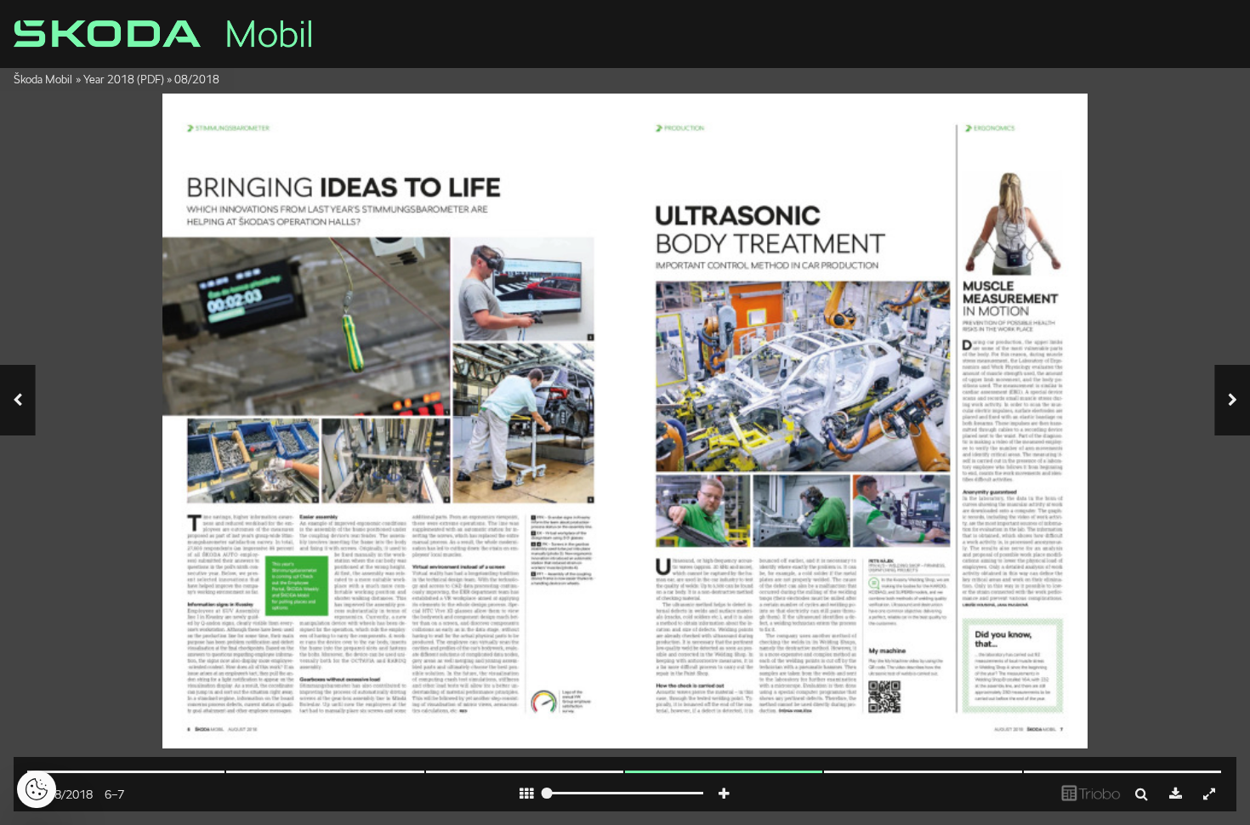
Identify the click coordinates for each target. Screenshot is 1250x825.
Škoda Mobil (43, 79)
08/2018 (196, 79)
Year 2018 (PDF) (123, 79)
